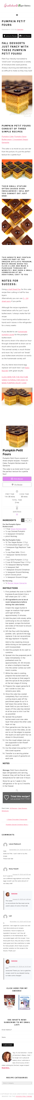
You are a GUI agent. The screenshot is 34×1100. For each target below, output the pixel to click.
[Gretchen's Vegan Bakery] (17, 10)
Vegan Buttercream (19, 529)
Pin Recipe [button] (18, 485)
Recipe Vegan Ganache (17, 583)
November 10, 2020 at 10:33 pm (20, 966)
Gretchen (14, 893)
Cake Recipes (22, 808)
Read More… (6, 1068)
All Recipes (13, 808)
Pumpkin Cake (8, 136)
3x (29, 520)
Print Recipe (26, 36)
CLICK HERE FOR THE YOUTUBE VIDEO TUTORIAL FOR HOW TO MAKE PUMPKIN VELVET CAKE (15, 380)
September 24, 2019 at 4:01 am (20, 849)
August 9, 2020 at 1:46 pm (22, 899)
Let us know (15, 799)
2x (26, 520)
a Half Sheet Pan (14, 289)
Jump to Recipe (11, 36)
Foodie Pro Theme (24, 1096)
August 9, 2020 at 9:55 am (22, 874)
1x (22, 520)
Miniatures (5, 811)
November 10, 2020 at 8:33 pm (20, 921)
